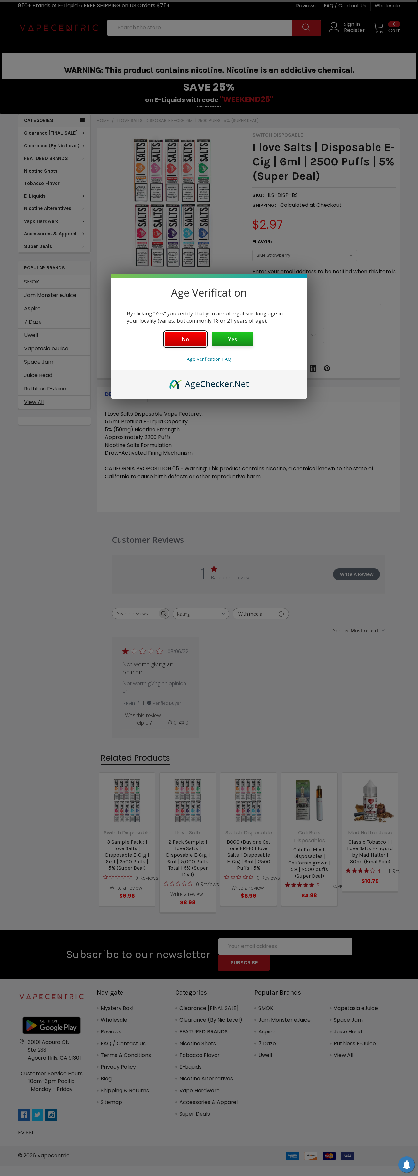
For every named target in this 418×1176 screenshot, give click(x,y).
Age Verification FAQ (209, 359)
